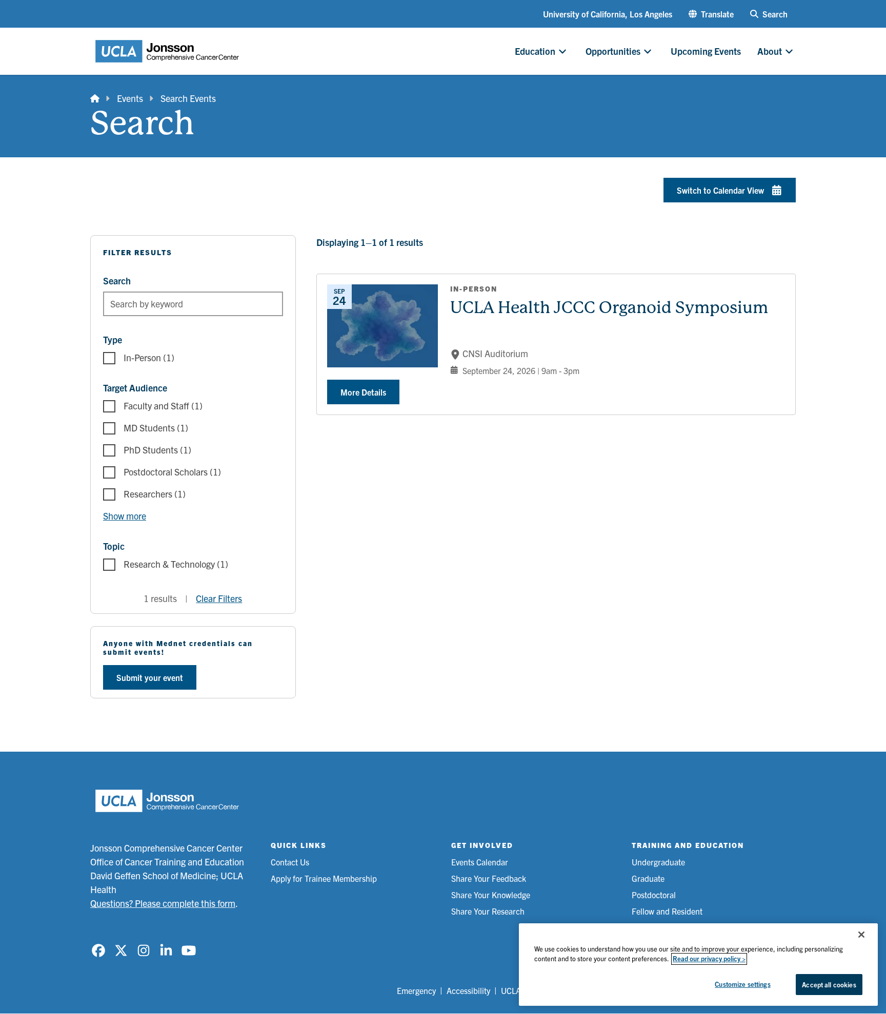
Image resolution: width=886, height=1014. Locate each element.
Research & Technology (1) (176, 564)
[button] (711, 14)
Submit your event (149, 677)
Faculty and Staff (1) (163, 405)
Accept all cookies (829, 984)
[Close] (861, 934)
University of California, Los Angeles (607, 14)
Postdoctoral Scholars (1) (172, 472)
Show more (124, 516)
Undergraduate (658, 862)
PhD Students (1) (157, 450)
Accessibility (468, 990)
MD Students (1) (156, 427)
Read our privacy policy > (709, 959)
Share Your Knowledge (490, 894)
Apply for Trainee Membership (324, 878)
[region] (698, 964)
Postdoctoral (654, 894)
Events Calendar (479, 862)
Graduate (648, 878)
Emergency (416, 990)
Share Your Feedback (488, 878)
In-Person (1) (149, 357)
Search (117, 280)
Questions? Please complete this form (162, 903)
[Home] (94, 98)
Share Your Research (488, 911)
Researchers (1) (155, 494)
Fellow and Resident (667, 911)
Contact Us (290, 862)
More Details (363, 392)
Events (130, 98)
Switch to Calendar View (720, 190)
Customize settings (742, 984)
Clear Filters (219, 598)
